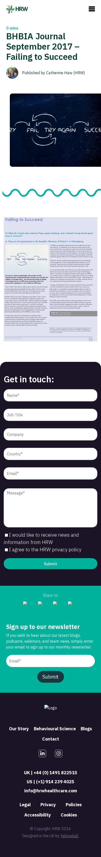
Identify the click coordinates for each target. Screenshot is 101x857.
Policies (74, 804)
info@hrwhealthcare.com (50, 791)
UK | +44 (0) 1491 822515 (50, 772)
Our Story (19, 729)
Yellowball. (70, 835)
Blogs (86, 729)
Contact (50, 739)
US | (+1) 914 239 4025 (50, 781)
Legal (25, 804)
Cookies (69, 815)
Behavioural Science (55, 729)
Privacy (48, 804)
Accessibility (37, 815)
